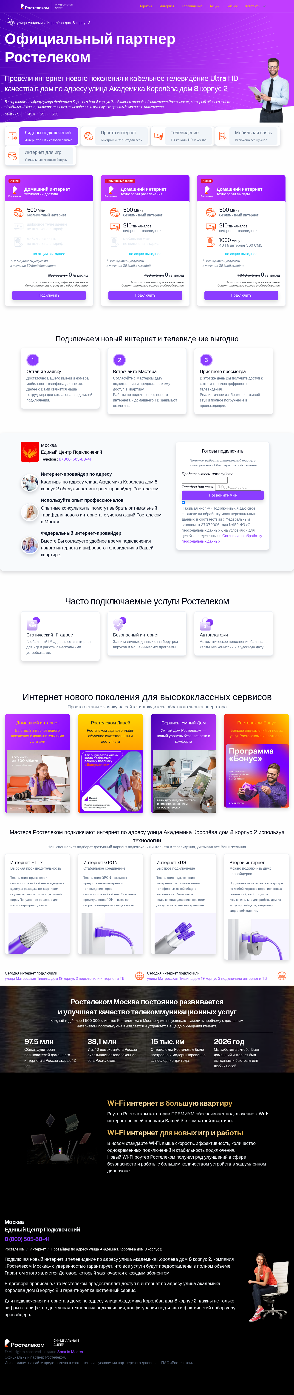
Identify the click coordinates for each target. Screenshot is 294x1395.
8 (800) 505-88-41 (75, 459)
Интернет (166, 6)
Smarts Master (70, 1352)
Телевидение (192, 6)
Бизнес (232, 6)
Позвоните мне (223, 495)
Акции (214, 6)
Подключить (49, 295)
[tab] (48, 136)
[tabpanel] (147, 243)
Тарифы (145, 6)
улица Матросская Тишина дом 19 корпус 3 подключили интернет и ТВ (201, 978)
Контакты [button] (252, 6)
